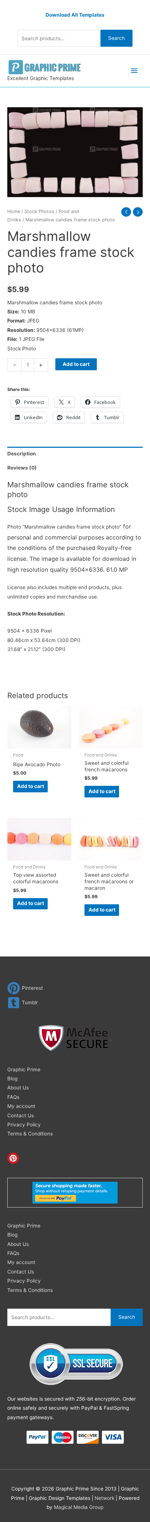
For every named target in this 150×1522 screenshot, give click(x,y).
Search (116, 38)
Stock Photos (39, 211)
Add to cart (76, 364)
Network (104, 1498)
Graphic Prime (23, 1069)
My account (21, 1106)
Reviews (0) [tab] (22, 468)
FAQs (13, 1097)
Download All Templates (75, 15)
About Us (18, 1088)
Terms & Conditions (30, 1134)
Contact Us (20, 1115)
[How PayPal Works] (75, 1192)
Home (13, 211)
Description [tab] (21, 453)
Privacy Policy (24, 1124)
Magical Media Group (78, 1507)
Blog (12, 1078)
